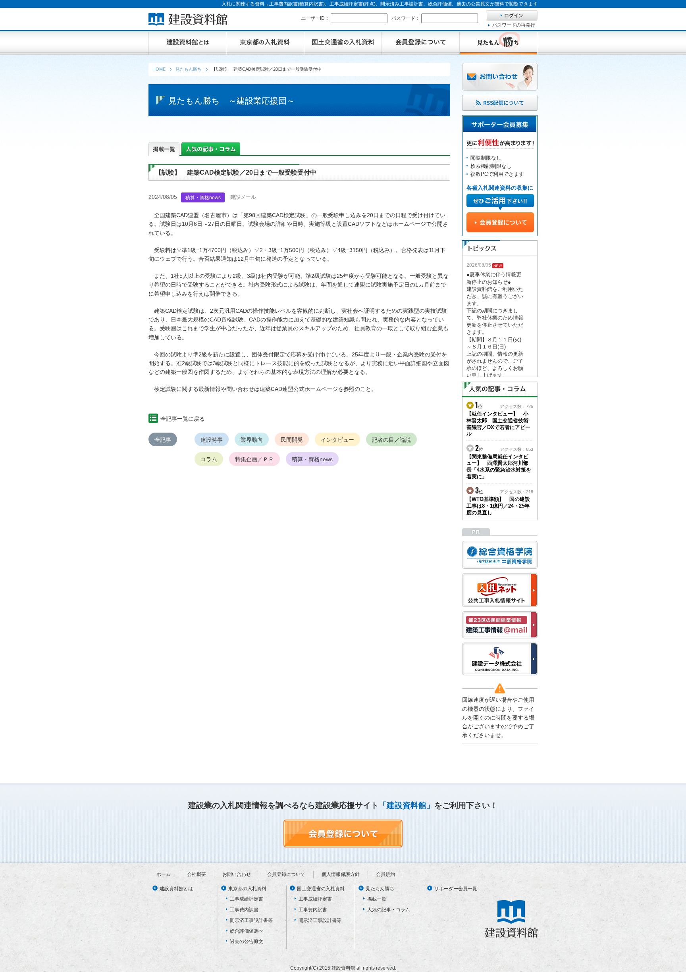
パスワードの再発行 (513, 25)
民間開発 (292, 440)
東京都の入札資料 (247, 888)
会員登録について (286, 874)
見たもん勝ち (380, 888)
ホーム (163, 874)
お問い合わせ (236, 874)
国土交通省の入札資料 (321, 888)
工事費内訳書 (244, 909)
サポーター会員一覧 (455, 888)
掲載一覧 (376, 899)
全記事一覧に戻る (182, 419)
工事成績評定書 (246, 899)
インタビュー (337, 440)
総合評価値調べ (246, 931)
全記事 (162, 440)
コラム (208, 459)
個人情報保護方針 (341, 874)
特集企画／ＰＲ (254, 459)
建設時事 (211, 440)
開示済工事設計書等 (251, 920)
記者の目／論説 (391, 440)
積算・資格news (312, 459)
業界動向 (252, 440)
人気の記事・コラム (388, 909)
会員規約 (385, 874)
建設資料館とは (176, 888)
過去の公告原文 (246, 941)
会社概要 (196, 874)
